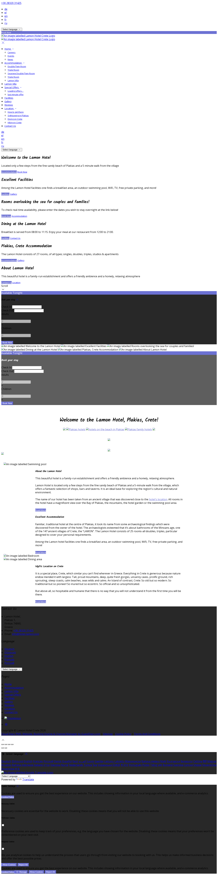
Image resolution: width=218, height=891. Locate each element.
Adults (5, 314)
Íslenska (55, 765)
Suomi (90, 761)
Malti (163, 761)
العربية (82, 761)
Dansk (58, 761)
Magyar (212, 761)
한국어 (124, 765)
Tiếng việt (156, 765)
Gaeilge (99, 761)
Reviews (8, 104)
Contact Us (10, 125)
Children (6, 328)
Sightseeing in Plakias (18, 115)
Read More (40, 510)
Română (168, 765)
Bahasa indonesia (22, 765)
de (5, 9)
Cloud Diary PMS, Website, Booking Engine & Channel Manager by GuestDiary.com (50, 734)
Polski (146, 765)
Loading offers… (15, 91)
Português (135, 765)
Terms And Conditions (147, 734)
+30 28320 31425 (11, 3)
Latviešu (119, 761)
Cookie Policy (123, 734)
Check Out (7, 310)
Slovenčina (7, 769)
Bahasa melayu (150, 761)
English (8, 656)
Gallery (7, 101)
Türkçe (88, 765)
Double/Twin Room (17, 66)
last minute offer (16, 94)
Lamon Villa (13, 80)
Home (7, 48)
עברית (47, 765)
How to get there (16, 112)
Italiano (38, 765)
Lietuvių (109, 761)
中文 (17, 769)
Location (9, 108)
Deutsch (9, 649)
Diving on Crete (15, 119)
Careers (11, 52)
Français (9, 659)
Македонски (133, 761)
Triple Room (13, 70)
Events (11, 55)
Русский (9, 663)
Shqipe (197, 765)
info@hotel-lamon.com (25, 634)
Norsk (64, 765)
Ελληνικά (10, 652)
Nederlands (76, 765)
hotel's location (158, 499)
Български (173, 761)
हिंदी (205, 761)
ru (5, 23)
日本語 (116, 765)
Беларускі (187, 761)
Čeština (197, 761)
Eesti (75, 761)
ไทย (95, 765)
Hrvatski (6, 765)
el (5, 12)
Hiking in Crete (15, 122)
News (10, 59)
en (6, 16)
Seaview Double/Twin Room (21, 73)
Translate (28, 779)
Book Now (22, 171)
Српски (188, 765)
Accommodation (13, 62)
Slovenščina (209, 765)
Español (67, 761)
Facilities (8, 97)
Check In (6, 306)
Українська (105, 765)
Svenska (178, 765)
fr (5, 19)
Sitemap (108, 734)
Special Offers (11, 87)
